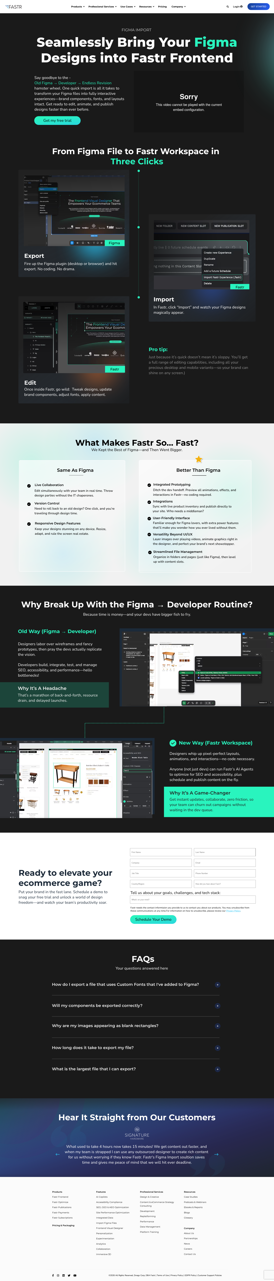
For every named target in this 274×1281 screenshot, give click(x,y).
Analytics (101, 1243)
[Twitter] (69, 1275)
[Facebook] (53, 1275)
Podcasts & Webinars (195, 1202)
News (187, 1243)
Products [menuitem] (76, 6)
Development (147, 1211)
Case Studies (191, 1196)
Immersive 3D (103, 1254)
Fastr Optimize (60, 1202)
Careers (188, 1248)
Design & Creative (149, 1196)
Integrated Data (104, 1217)
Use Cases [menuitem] (126, 6)
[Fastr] (13, 7)
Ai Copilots (101, 1196)
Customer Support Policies (210, 1275)
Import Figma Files (106, 1223)
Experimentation (105, 1238)
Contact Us (190, 1254)
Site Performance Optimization (112, 1212)
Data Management (150, 1226)
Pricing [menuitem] (162, 6)
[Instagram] (58, 1275)
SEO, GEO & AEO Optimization (112, 1207)
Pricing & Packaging (63, 1225)
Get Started (258, 6)
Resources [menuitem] (145, 6)
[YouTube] (74, 1275)
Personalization (104, 1233)
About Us (189, 1233)
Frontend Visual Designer (109, 1228)
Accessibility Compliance (109, 1202)
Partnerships (191, 1238)
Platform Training (149, 1232)
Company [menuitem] (177, 6)
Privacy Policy (177, 1275)
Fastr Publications (61, 1207)
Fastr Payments (60, 1212)
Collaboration (103, 1249)
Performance (147, 1221)
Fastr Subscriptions (62, 1217)
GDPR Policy (190, 1275)
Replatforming (148, 1216)
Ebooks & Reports (193, 1207)
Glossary (188, 1217)
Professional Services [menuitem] (101, 6)
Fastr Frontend (60, 1196)
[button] (153, 919)
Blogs (187, 1212)
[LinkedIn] (63, 1275)
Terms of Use (163, 1275)
